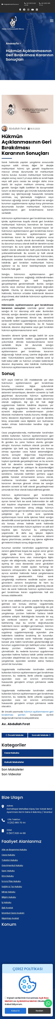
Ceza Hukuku (11, 752)
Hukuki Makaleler (14, 762)
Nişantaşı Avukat (10, 918)
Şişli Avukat (7, 907)
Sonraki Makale (40, 735)
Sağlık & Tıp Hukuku (12, 886)
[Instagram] (27, 9)
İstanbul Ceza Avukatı (13, 913)
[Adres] (19, 9)
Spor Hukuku (8, 870)
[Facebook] (23, 9)
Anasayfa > (13, 43)
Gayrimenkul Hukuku (12, 865)
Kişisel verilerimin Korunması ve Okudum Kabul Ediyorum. (26, 1001)
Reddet (39, 1010)
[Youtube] (31, 9)
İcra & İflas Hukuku (11, 881)
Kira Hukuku (8, 876)
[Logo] (13, 23)
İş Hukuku (6, 902)
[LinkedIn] (36, 9)
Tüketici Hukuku (10, 860)
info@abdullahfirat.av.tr (11, 4)
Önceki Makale (15, 735)
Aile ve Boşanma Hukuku (14, 849)
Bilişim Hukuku (9, 897)
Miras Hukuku (8, 891)
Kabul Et (15, 1010)
